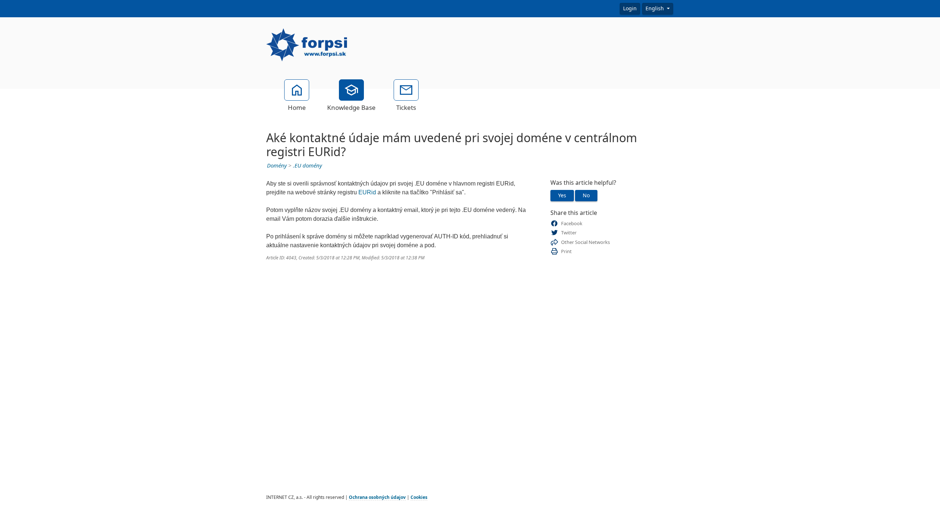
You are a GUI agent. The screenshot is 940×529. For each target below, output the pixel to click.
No (586, 195)
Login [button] (630, 8)
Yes (562, 195)
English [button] (655, 8)
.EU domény (307, 165)
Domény (277, 165)
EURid (367, 192)
